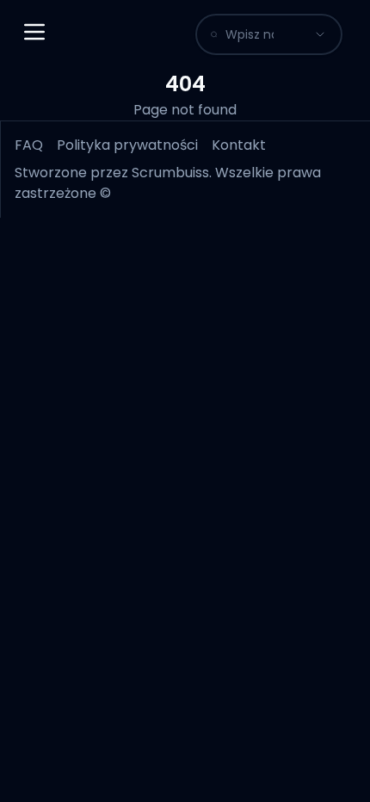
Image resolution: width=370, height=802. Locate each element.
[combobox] (249, 34)
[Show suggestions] (320, 34)
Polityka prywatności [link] (127, 145)
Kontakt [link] (239, 145)
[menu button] (34, 32)
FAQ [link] (29, 145)
